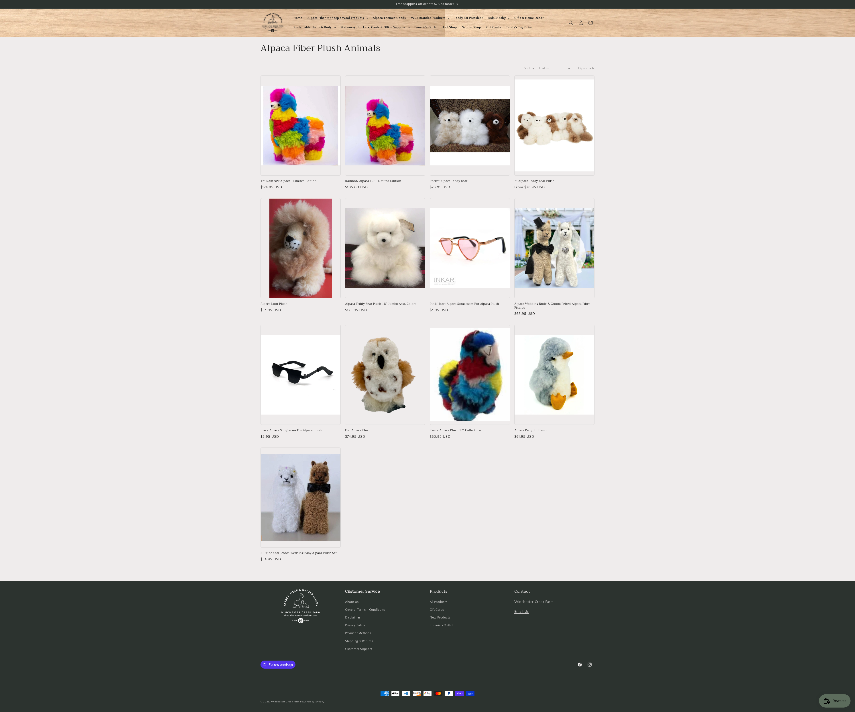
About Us (352, 602)
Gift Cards (437, 610)
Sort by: (529, 68)
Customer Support (358, 649)
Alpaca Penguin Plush (530, 430)
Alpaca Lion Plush (274, 304)
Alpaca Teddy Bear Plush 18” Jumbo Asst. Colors (380, 304)
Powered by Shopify (312, 701)
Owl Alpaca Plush (358, 430)
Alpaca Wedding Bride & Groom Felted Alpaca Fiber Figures (552, 306)
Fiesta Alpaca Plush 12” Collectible (455, 430)
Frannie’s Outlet (441, 625)
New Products (440, 617)
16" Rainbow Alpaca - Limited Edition (289, 181)
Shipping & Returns (359, 641)
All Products (438, 602)
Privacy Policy (355, 625)
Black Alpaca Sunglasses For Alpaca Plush (291, 430)
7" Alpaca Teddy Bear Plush (534, 181)
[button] (337, 18)
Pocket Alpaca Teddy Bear (448, 181)
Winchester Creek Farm (285, 701)
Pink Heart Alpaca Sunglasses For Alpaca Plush (464, 304)
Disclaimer (352, 617)
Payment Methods (358, 633)
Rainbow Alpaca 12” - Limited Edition (373, 181)
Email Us (521, 612)
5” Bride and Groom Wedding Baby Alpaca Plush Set (299, 553)
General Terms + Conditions (365, 610)
